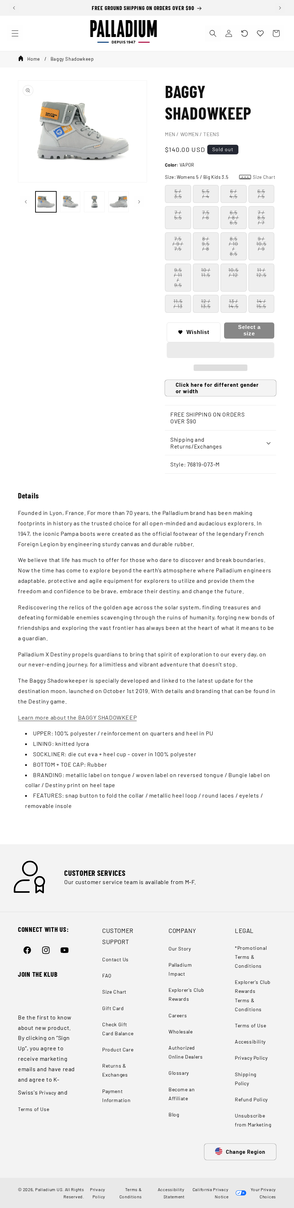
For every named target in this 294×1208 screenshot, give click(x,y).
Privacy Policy (251, 1058)
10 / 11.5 (205, 272)
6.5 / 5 (261, 193)
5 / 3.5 (178, 193)
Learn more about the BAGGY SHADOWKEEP (77, 717)
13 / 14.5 (233, 303)
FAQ (107, 975)
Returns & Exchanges (115, 1070)
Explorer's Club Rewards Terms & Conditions (253, 995)
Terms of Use (33, 1109)
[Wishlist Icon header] (260, 33)
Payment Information (116, 1095)
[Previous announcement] (14, 8)
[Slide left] (26, 202)
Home (33, 59)
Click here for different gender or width (217, 387)
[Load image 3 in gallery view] (94, 201)
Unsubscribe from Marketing (253, 1120)
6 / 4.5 (233, 193)
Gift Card (113, 1008)
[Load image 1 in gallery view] (45, 201)
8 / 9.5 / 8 (205, 244)
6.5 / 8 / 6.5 (233, 217)
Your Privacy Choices (262, 1193)
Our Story (180, 949)
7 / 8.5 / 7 (261, 217)
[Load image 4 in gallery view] (118, 201)
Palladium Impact (180, 969)
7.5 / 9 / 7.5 (177, 244)
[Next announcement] (280, 8)
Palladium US (48, 1189)
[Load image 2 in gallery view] (70, 201)
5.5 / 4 (205, 193)
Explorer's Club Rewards (186, 994)
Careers (178, 1015)
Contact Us (115, 959)
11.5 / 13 (178, 303)
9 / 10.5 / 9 (261, 244)
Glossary (179, 1073)
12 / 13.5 (205, 303)
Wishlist (197, 332)
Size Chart (114, 992)
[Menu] (15, 33)
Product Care (117, 1049)
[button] (244, 33)
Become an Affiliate (182, 1093)
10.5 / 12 (233, 272)
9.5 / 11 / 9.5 (178, 277)
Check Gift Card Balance (117, 1028)
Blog (174, 1114)
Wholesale (181, 1031)
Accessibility (250, 1042)
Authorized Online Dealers (186, 1052)
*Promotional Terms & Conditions (251, 957)
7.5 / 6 (205, 214)
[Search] (213, 33)
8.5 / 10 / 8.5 (233, 246)
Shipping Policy (245, 1078)
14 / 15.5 (261, 303)
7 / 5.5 (178, 214)
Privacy (47, 1092)
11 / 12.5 (261, 272)
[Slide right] (139, 202)
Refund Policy (251, 1099)
